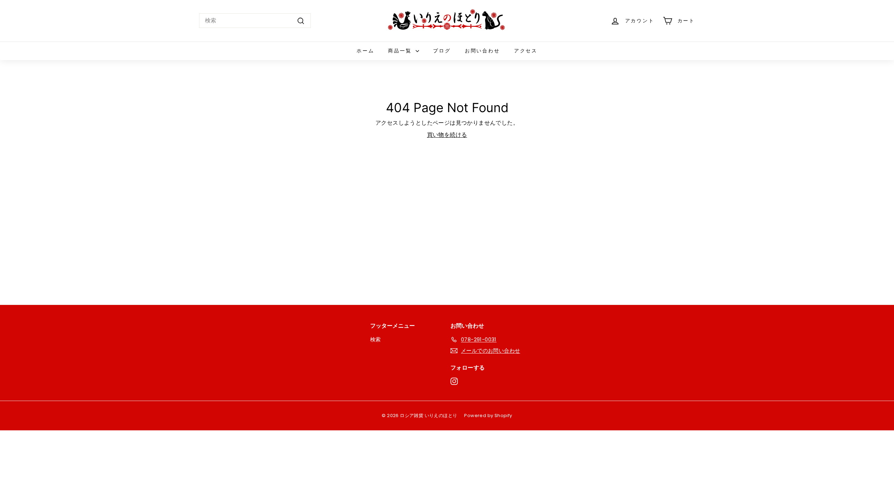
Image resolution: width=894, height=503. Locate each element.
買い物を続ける (447, 135)
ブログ (441, 50)
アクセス (525, 50)
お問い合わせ (482, 50)
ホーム (365, 50)
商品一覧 (401, 50)
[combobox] (255, 20)
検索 (375, 339)
